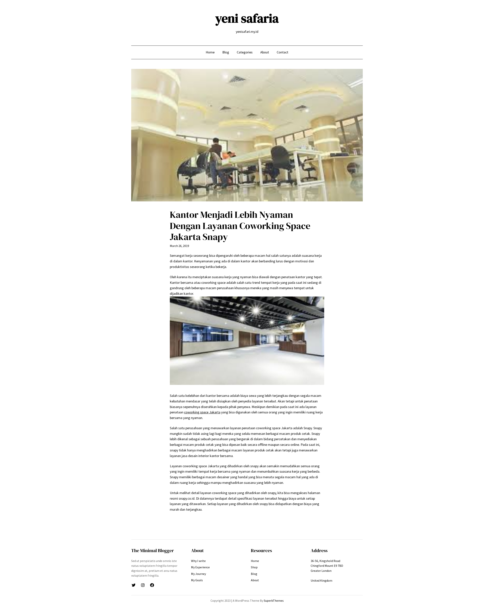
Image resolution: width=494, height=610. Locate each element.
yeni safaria (247, 18)
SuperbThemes (274, 600)
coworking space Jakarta (202, 412)
